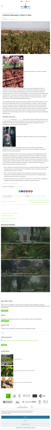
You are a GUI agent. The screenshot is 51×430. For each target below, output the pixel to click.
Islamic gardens (6, 119)
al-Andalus (32, 196)
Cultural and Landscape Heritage (10, 13)
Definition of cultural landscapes (10, 183)
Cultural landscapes (38, 196)
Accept (25, 417)
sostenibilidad (9, 197)
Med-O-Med (15, 19)
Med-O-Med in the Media (9, 201)
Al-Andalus (20, 119)
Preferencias (25, 424)
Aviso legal (33, 427)
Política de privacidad (27, 427)
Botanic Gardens (5, 221)
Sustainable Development (7, 215)
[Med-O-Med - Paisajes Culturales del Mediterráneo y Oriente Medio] (25, 6)
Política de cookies (19, 427)
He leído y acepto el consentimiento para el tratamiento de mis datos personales (20, 340)
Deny (25, 420)
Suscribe (4, 344)
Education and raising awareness (9, 218)
